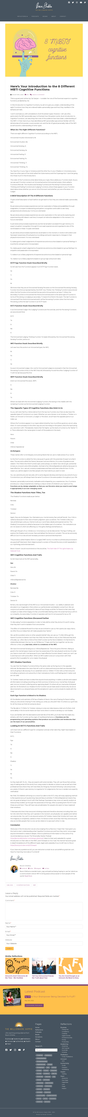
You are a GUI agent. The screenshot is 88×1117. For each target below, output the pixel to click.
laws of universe (41, 1095)
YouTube (46, 868)
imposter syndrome (51, 1095)
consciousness (48, 1086)
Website (8, 940)
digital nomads (49, 1082)
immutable (39, 1092)
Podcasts (38, 1032)
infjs (54, 1076)
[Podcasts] (12, 997)
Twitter (31, 868)
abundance (46, 1089)
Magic (63, 1086)
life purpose (46, 1079)
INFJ (27, 94)
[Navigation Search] (70, 16)
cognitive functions (23, 885)
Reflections (39, 1030)
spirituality (47, 1101)
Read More (28, 876)
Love (63, 1084)
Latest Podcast (35, 991)
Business (8, 1039)
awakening (39, 1101)
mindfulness (40, 1076)
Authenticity (19, 1041)
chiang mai (53, 1070)
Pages (38, 1024)
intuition (46, 1070)
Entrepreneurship (67, 1037)
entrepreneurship (42, 1061)
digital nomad (41, 1064)
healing (45, 1098)
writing (54, 1067)
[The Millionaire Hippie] (18, 1025)
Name (8, 923)
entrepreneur (40, 1067)
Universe (64, 1052)
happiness (47, 1076)
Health (28, 1041)
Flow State (65, 1080)
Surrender (65, 1050)
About (37, 1039)
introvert (39, 1079)
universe (39, 1070)
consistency (46, 1073)
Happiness (65, 1082)
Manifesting (65, 1069)
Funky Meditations (67, 1056)
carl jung (10, 885)
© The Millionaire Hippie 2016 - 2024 (44, 1112)
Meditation (26, 1039)
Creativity (64, 1033)
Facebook (24, 868)
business (39, 1073)
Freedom (64, 1067)
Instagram (38, 868)
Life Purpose (65, 1048)
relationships (40, 1082)
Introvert (10, 1041)
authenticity (39, 1086)
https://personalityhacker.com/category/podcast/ (26, 838)
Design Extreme (47, 1114)
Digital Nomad (66, 1035)
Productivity (65, 1041)
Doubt (64, 1065)
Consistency (65, 1031)
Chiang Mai (65, 1029)
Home (37, 1027)
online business (41, 1058)
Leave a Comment (38, 94)
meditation (48, 1055)
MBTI (34, 885)
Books (37, 1034)
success (50, 1064)
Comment (10, 900)
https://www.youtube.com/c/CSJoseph (23, 845)
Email (8, 931)
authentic (39, 1089)
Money (64, 1039)
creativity (39, 1055)
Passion (64, 1088)
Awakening (17, 1039)
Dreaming (65, 1046)
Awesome (65, 1078)
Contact (38, 1041)
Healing (64, 1073)
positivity (39, 1098)
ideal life (54, 1073)
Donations (38, 1037)
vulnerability (53, 1098)
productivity (47, 1092)
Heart (9, 1044)
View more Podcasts (34, 1005)
